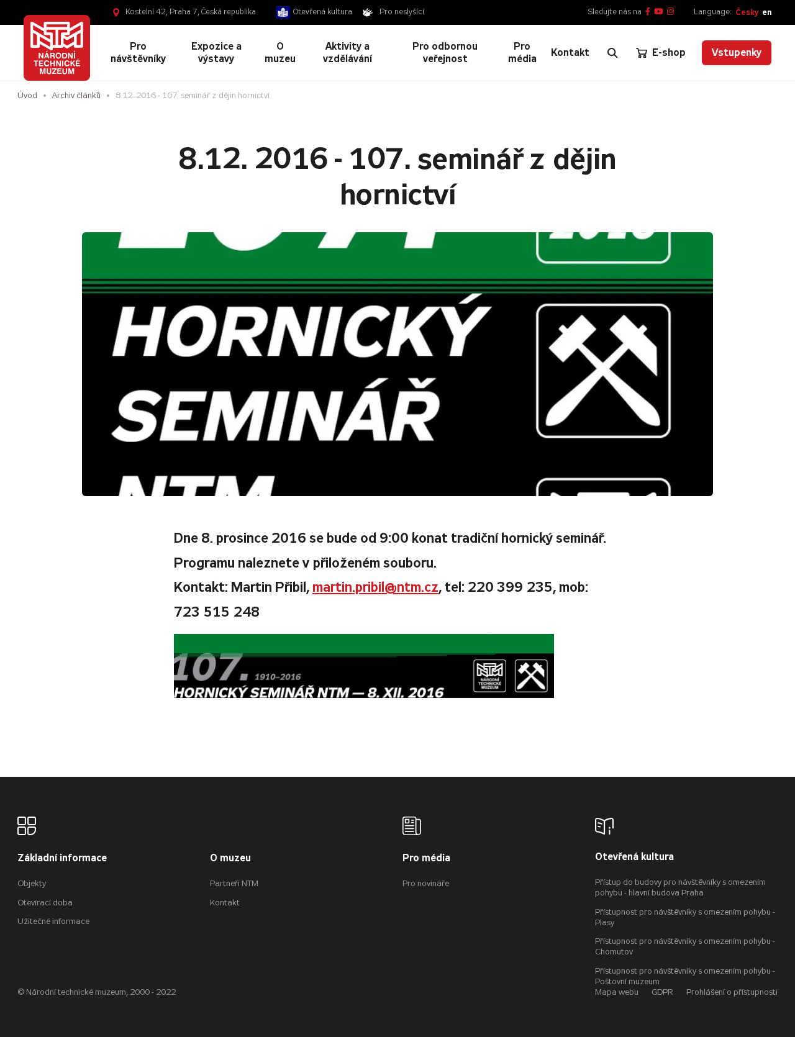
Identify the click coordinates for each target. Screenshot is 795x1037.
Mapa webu (616, 992)
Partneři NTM (234, 883)
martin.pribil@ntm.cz (375, 587)
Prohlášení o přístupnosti (732, 992)
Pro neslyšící (401, 11)
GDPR (662, 992)
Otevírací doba (45, 902)
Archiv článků (76, 95)
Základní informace (62, 858)
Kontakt (225, 902)
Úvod (27, 95)
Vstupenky (736, 52)
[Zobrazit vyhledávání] (612, 52)
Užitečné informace (53, 921)
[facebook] (647, 12)
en (766, 12)
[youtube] (658, 12)
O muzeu (230, 858)
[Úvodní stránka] (56, 48)
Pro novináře (425, 883)
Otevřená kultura (322, 11)
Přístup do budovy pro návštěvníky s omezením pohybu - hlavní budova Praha (680, 887)
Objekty (31, 883)
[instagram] (670, 12)
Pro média (426, 858)
